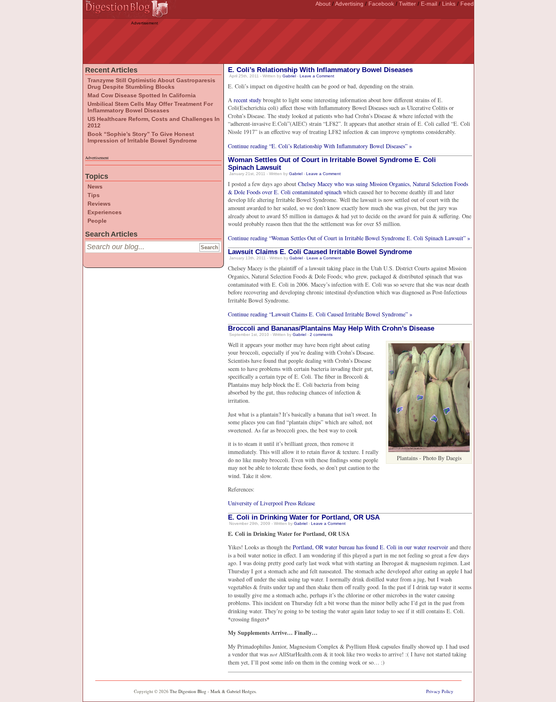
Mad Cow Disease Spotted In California (142, 95)
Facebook (381, 3)
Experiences (105, 212)
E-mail (429, 3)
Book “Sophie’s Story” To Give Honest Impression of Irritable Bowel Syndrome (142, 137)
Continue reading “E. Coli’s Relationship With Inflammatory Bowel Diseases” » (320, 146)
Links (448, 3)
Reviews (99, 203)
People (97, 220)
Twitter (407, 3)
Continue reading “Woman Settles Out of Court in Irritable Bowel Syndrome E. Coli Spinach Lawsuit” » (349, 238)
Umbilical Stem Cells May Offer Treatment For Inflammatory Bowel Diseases (150, 107)
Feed (467, 3)
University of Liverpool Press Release (271, 503)
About (323, 3)
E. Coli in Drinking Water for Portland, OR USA (304, 517)
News (95, 186)
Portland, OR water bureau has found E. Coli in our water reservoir (370, 547)
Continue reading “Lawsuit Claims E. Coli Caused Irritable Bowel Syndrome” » (320, 314)
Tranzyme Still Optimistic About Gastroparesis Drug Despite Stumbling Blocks (151, 83)
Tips (94, 195)
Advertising (349, 3)
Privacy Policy (439, 691)
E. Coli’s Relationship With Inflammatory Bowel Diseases (320, 70)
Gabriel (289, 76)
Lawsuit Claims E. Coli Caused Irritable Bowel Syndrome (320, 252)
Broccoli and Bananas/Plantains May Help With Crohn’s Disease (331, 328)
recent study (247, 100)
